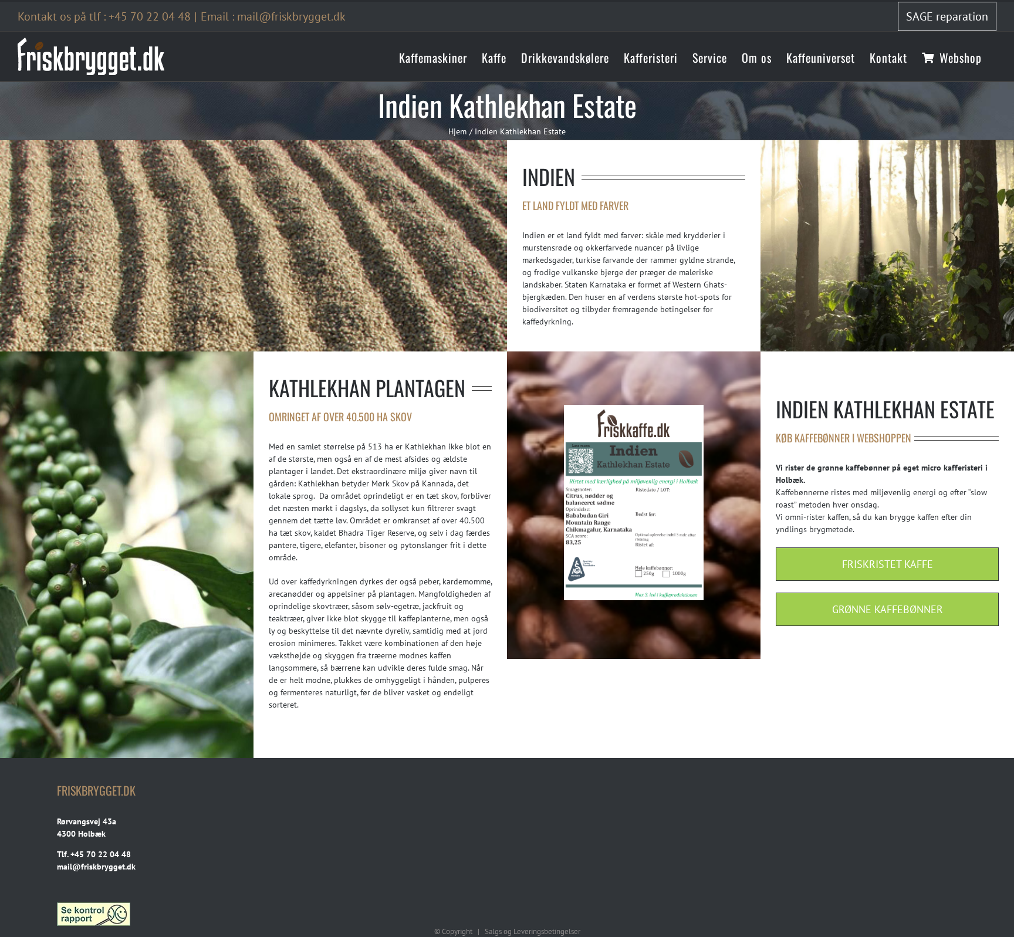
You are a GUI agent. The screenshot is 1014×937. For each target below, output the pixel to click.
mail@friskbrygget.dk (96, 866)
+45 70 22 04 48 (150, 16)
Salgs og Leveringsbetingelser (532, 931)
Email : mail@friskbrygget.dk (273, 16)
